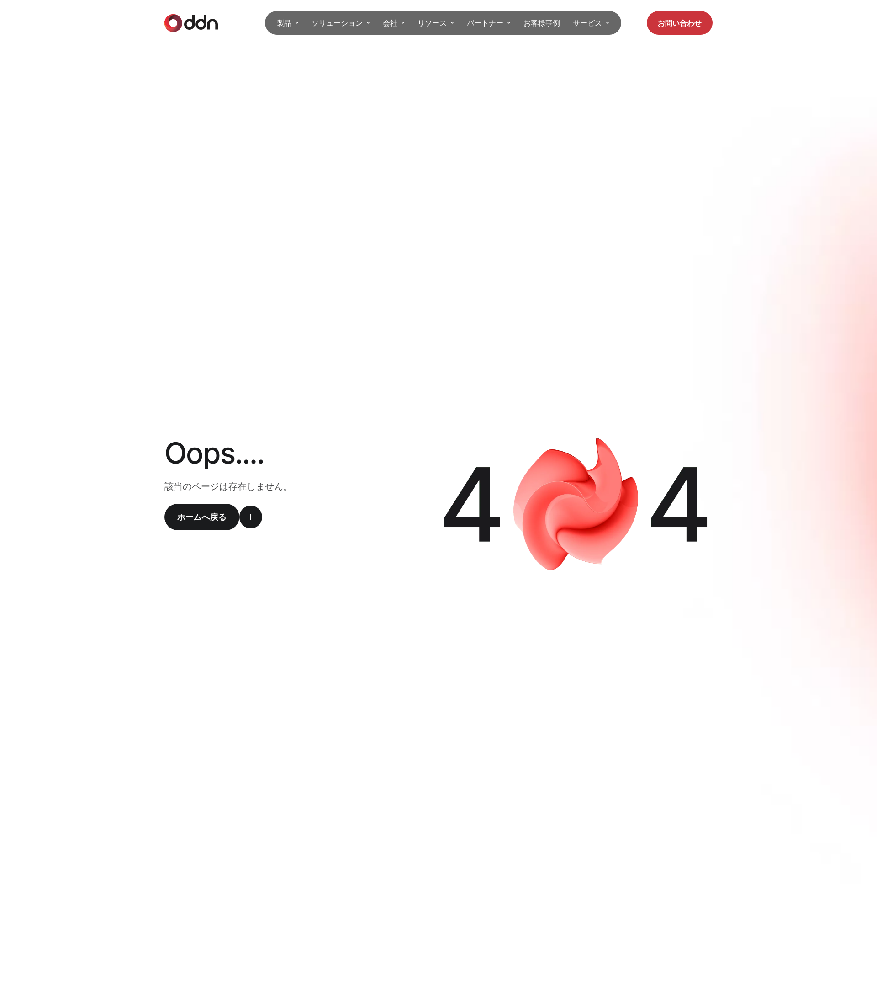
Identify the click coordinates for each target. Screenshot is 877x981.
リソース (432, 23)
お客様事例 (541, 22)
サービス (587, 23)
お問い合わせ (680, 22)
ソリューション (337, 23)
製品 (284, 23)
